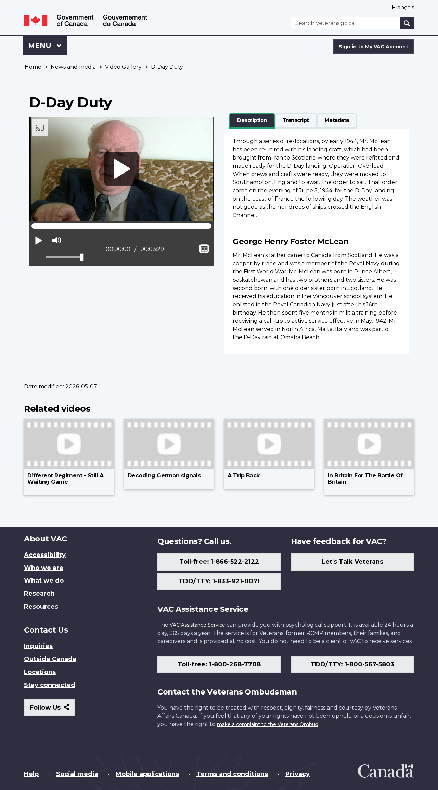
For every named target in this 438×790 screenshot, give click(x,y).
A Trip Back (244, 475)
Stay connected (49, 685)
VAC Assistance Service (197, 625)
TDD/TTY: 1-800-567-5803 (352, 664)
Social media (77, 774)
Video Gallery (123, 67)
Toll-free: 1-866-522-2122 (219, 561)
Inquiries (38, 646)
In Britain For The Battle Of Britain (365, 478)
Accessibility (45, 555)
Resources (41, 606)
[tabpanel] (316, 241)
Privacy (297, 774)
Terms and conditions (232, 774)
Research (39, 593)
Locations (40, 672)
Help (31, 774)
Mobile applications (147, 774)
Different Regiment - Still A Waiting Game (65, 478)
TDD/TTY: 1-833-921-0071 (219, 581)
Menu (40, 45)
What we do (44, 580)
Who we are (43, 568)
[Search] (407, 23)
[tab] (252, 120)
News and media (73, 67)
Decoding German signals (164, 475)
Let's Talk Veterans (352, 561)
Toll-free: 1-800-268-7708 (219, 664)
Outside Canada (50, 659)
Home (33, 67)
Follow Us (52, 710)
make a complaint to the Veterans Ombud (267, 724)
